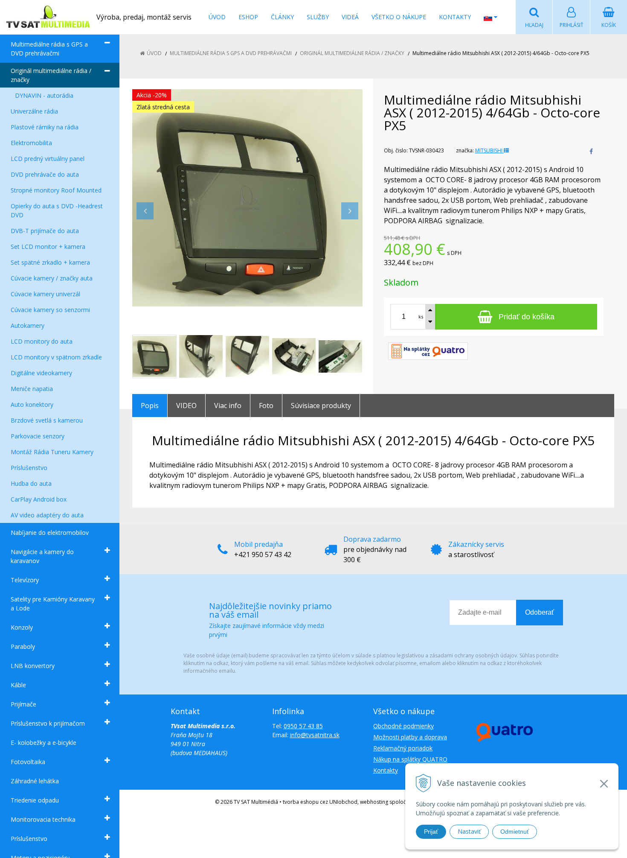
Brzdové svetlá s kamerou (47, 420)
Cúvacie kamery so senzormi (50, 310)
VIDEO (186, 405)
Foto (266, 405)
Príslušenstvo (29, 468)
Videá (350, 17)
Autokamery (27, 325)
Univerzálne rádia (34, 111)
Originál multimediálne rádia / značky (51, 75)
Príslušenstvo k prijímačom (48, 723)
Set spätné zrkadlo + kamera (50, 262)
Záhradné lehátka (35, 781)
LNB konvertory (33, 666)
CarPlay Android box (39, 499)
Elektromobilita (31, 143)
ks (420, 316)
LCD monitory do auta (42, 341)
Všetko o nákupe (399, 17)
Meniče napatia (32, 389)
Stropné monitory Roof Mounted (56, 190)
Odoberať (539, 612)
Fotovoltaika (28, 762)
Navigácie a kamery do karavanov (42, 556)
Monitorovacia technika (43, 819)
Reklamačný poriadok (403, 748)
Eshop (248, 17)
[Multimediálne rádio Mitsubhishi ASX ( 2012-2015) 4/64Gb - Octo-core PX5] (247, 197)
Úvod (217, 17)
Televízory (25, 580)
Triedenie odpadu (35, 800)
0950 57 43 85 (303, 726)
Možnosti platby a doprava (410, 737)
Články (282, 17)
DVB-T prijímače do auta (45, 231)
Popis (150, 405)
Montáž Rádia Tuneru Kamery (52, 452)
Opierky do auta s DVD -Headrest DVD (57, 210)
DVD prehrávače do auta (45, 174)
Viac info (227, 405)
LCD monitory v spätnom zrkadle (56, 357)
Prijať (431, 831)
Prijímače (23, 704)
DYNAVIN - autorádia (44, 95)
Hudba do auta (31, 483)
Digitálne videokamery (41, 373)
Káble (18, 685)
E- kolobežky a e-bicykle (43, 742)
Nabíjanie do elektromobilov (50, 532)
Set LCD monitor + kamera (48, 246)
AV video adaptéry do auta (47, 515)
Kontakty (455, 17)
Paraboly (23, 646)
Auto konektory (32, 404)
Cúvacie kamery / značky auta (52, 278)
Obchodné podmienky (403, 726)
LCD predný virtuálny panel (47, 159)
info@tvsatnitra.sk (315, 735)
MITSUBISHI (489, 150)
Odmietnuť (514, 831)
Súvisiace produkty (321, 405)
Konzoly (22, 627)
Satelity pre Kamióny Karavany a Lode (53, 603)
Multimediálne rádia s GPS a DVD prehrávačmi (49, 48)
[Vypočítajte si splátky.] (428, 350)
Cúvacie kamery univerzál (45, 294)
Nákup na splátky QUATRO (410, 759)
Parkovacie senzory (37, 436)
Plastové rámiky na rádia (44, 127)
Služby (318, 17)
